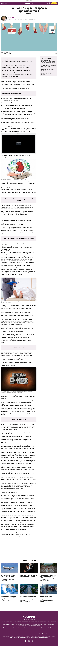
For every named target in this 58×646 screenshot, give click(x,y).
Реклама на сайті (5, 621)
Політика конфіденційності (15, 621)
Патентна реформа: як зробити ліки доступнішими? (48, 66)
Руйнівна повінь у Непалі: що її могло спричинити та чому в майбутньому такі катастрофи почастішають (48, 577)
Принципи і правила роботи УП (44, 621)
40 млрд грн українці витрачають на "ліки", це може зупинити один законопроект (48, 61)
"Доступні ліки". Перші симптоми (46, 74)
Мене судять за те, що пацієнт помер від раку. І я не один (28, 576)
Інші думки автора (47, 58)
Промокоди (53, 621)
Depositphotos (8, 302)
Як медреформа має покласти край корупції (48, 70)
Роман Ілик (11, 18)
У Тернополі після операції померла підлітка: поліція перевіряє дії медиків (8, 598)
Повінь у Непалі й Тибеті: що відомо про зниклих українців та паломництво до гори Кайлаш (28, 598)
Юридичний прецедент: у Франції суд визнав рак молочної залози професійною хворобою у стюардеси (8, 578)
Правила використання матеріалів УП (29, 621)
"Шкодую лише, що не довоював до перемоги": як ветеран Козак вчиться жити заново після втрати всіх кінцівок (48, 599)
